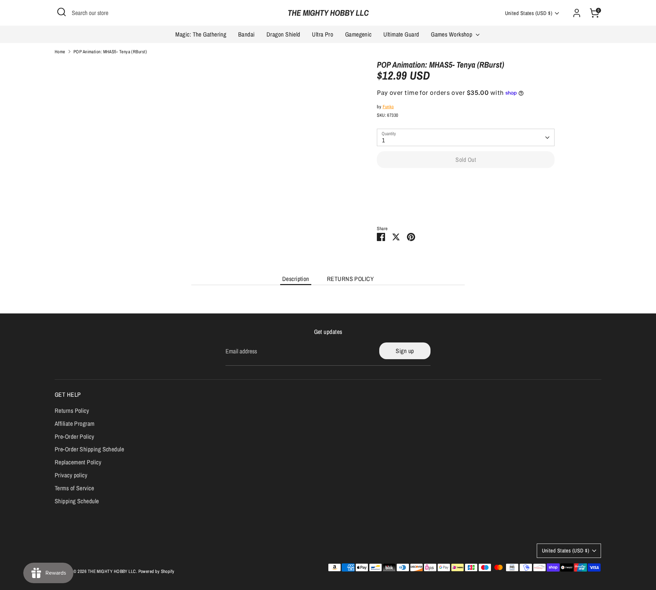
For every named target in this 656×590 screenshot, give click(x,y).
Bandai (246, 34)
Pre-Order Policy (74, 436)
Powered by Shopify (156, 571)
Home (60, 51)
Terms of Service (74, 488)
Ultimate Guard (401, 34)
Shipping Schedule (77, 501)
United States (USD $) (528, 13)
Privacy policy (71, 475)
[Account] (577, 13)
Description (295, 279)
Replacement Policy (78, 462)
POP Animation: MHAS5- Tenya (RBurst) (110, 51)
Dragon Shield (283, 34)
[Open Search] (61, 12)
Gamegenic (358, 34)
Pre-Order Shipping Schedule (89, 449)
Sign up (405, 351)
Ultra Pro (322, 34)
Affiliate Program (75, 423)
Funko (388, 106)
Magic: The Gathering (200, 34)
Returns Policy (72, 410)
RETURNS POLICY (350, 279)
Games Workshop (452, 34)
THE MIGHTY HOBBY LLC (328, 13)
